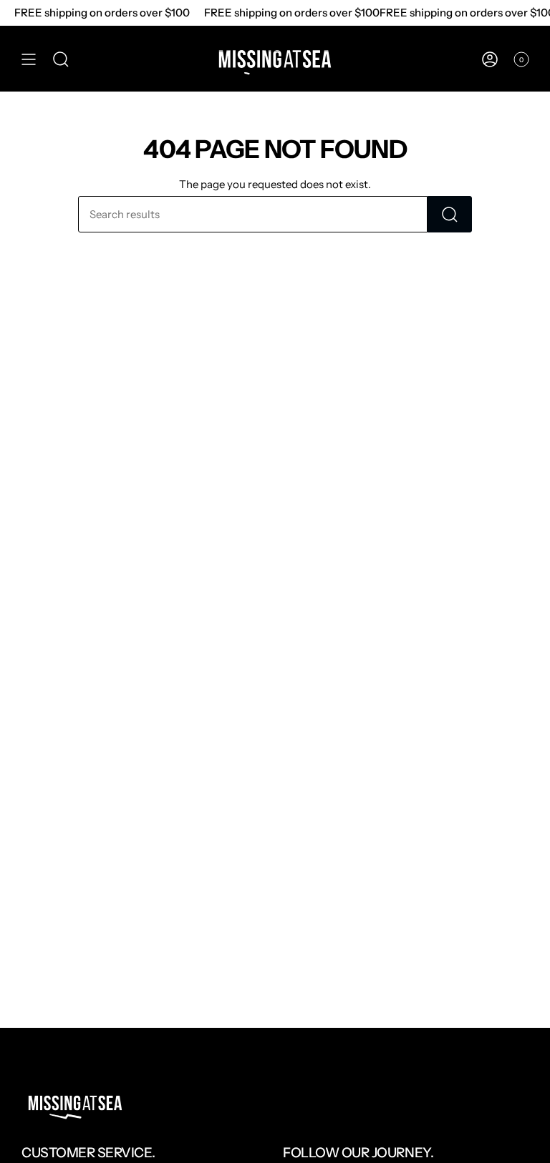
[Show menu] (28, 59)
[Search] (450, 214)
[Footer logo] (75, 1103)
